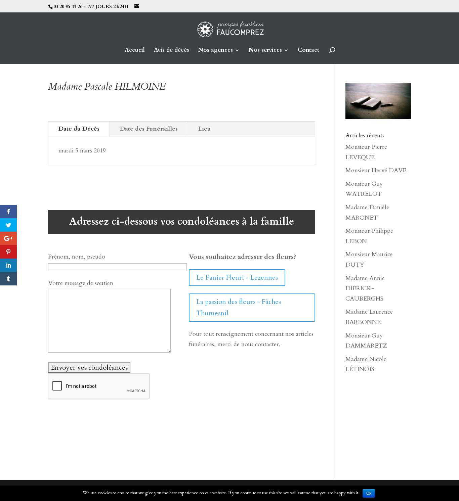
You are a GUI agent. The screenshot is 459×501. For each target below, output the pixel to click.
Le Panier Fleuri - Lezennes (237, 277)
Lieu (204, 129)
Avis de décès (171, 51)
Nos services (265, 51)
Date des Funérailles (149, 129)
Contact (308, 51)
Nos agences (215, 51)
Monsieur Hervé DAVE (375, 170)
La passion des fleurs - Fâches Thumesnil (238, 307)
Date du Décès (78, 129)
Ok (368, 493)
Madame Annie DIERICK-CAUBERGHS (365, 288)
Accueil (135, 51)
